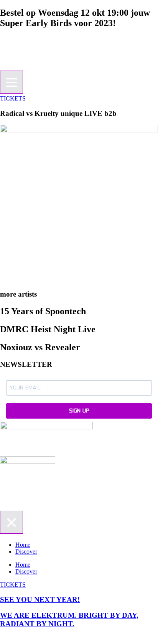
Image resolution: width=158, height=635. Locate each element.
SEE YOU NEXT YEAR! (40, 599)
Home (22, 544)
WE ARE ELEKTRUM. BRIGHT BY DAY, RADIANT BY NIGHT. (69, 619)
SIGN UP (79, 411)
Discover (26, 551)
